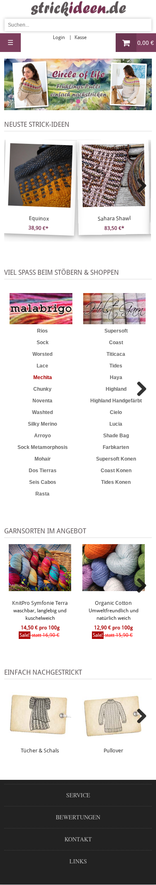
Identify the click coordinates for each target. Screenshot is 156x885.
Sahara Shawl (113, 218)
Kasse (80, 37)
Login (59, 37)
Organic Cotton (113, 603)
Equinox (39, 218)
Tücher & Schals (40, 750)
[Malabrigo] (41, 308)
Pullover (113, 750)
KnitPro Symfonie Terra (40, 603)
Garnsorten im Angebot (45, 531)
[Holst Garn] (114, 308)
